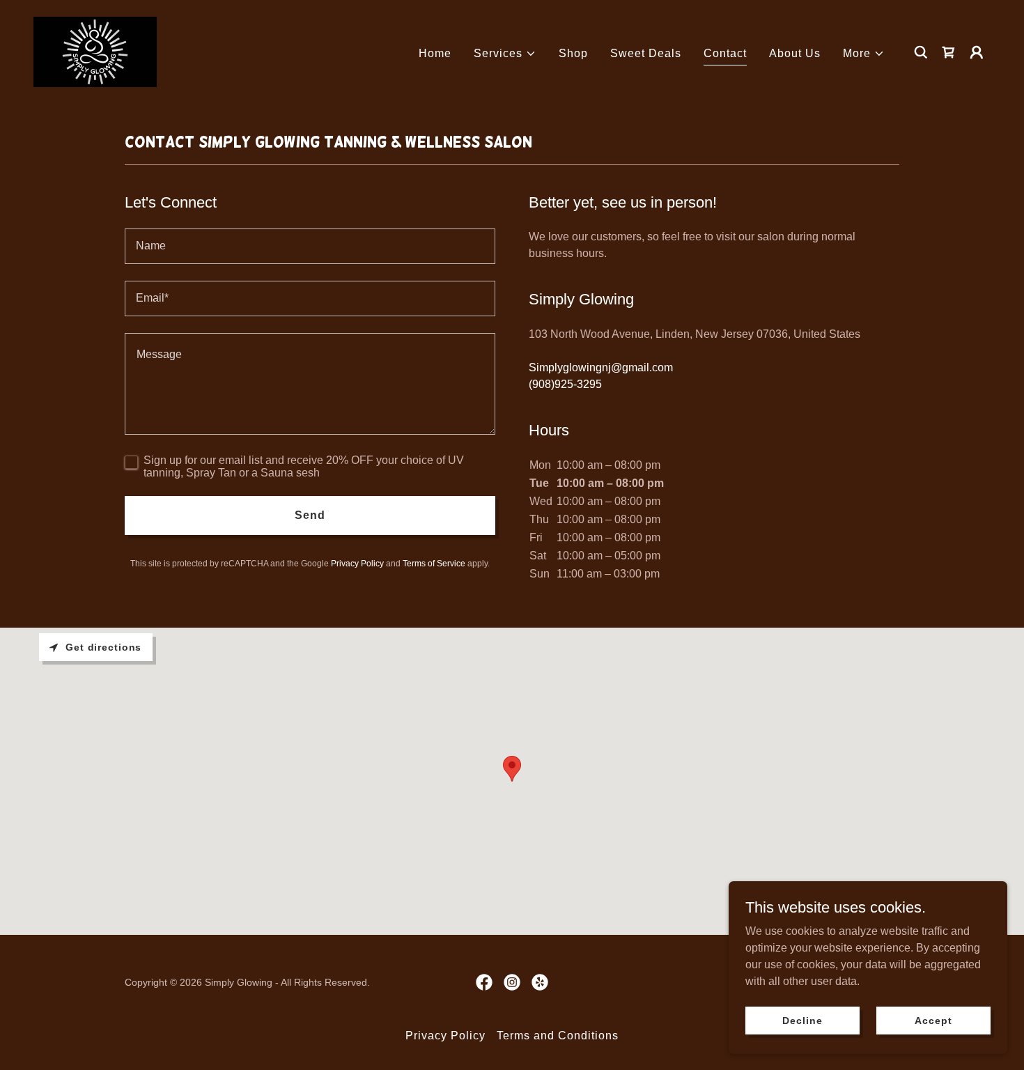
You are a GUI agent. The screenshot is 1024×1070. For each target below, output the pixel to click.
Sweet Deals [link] (645, 53)
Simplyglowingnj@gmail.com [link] (601, 367)
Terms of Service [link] (434, 563)
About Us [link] (795, 53)
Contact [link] (725, 53)
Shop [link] (573, 53)
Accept (933, 1019)
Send (310, 515)
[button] (505, 53)
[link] (95, 51)
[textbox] (310, 246)
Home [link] (435, 53)
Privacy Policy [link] (357, 563)
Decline (802, 1019)
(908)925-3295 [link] (565, 384)
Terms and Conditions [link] (558, 1035)
